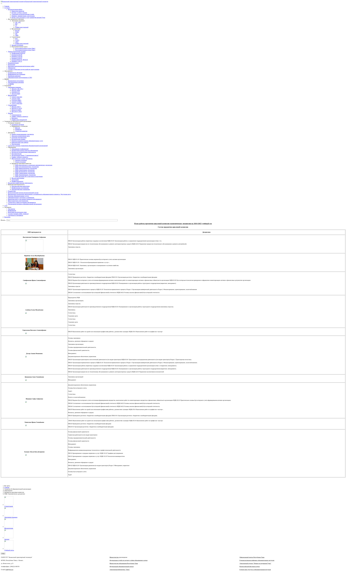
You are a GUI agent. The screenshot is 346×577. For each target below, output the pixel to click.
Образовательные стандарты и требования (21, 197)
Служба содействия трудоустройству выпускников (23, 69)
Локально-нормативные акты (21, 136)
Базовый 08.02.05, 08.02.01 (20, 59)
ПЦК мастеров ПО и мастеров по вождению (29, 176)
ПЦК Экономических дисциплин (25, 175)
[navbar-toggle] (1, 3)
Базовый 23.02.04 (17, 56)
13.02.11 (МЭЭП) (17, 97)
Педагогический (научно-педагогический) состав (23, 192)
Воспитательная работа (15, 9)
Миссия (17, 128)
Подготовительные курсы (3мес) (25, 48)
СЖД (16, 42)
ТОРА (17, 32)
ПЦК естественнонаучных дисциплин (27, 166)
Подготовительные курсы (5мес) (25, 50)
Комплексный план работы (20, 142)
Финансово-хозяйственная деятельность (20, 183)
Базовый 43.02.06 (17, 55)
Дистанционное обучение (16, 82)
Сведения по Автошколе (15, 215)
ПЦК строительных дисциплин (25, 170)
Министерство (114, 557)
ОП (16, 34)
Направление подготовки (16, 81)
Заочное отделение (17, 45)
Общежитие (11, 68)
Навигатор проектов (18, 11)
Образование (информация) (20, 149)
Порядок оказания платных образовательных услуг (27, 141)
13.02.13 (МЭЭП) (17, 103)
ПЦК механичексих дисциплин (25, 171)
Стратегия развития (21, 131)
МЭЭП (17, 30)
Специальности (16, 115)
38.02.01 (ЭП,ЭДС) (17, 89)
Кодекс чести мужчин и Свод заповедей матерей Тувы (28, 17)
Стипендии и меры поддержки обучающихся (22, 202)
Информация (12, 210)
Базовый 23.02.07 (17, 58)
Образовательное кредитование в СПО (20, 77)
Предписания (16, 144)
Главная (6, 6)
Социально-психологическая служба (23, 14)
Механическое (12, 95)
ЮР (16, 24)
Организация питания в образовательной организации (25, 204)
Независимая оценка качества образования (25, 150)
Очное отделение (20, 162)
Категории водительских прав (17, 212)
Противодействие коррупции (21, 186)
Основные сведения (18, 124)
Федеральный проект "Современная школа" (25, 155)
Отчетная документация (19, 137)
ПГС (16, 38)
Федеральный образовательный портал (122, 566)
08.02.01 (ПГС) (16, 106)
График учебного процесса (20, 116)
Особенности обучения (15, 72)
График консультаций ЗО (19, 119)
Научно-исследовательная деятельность (24, 152)
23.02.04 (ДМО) (16, 100)
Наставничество (17, 154)
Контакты (15, 118)
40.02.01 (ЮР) (16, 90)
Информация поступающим (16, 74)
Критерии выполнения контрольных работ (21, 66)
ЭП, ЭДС (18, 22)
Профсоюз (18, 129)
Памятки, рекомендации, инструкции (23, 16)
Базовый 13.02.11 (17, 61)
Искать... (3, 220)
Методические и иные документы (22, 158)
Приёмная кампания (14, 76)
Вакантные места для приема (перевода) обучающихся (24, 199)
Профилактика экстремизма (20, 188)
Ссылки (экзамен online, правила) (18, 214)
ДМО (16, 35)
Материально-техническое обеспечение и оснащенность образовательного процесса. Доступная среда (39, 194)
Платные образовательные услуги (18, 196)
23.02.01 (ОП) (16, 98)
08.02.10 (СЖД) (16, 110)
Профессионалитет (17, 181)
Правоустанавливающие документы (23, 134)
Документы (11, 209)
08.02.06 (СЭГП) (17, 111)
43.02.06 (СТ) (16, 92)
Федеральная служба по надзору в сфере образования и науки (129, 560)
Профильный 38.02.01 (18, 53)
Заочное (10, 113)
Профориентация (13, 63)
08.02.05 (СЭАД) (17, 108)
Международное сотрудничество (18, 201)
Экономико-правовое (14, 87)
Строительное (12, 105)
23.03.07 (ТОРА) (17, 102)
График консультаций (21, 27)
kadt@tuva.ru (9, 569)
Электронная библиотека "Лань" (120, 569)
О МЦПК (11, 84)
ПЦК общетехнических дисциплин (26, 168)
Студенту (7, 8)
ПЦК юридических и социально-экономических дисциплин (33, 165)
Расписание (11, 64)
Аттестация (15, 179)
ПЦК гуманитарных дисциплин (25, 173)
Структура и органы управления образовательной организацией (28, 145)
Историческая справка (18, 139)
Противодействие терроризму (21, 189)
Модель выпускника (18, 178)
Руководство (12, 191)
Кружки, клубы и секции (19, 12)
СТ (16, 25)
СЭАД (17, 40)
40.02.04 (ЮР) (16, 94)
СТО (5, 205)
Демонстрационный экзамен (17, 51)
